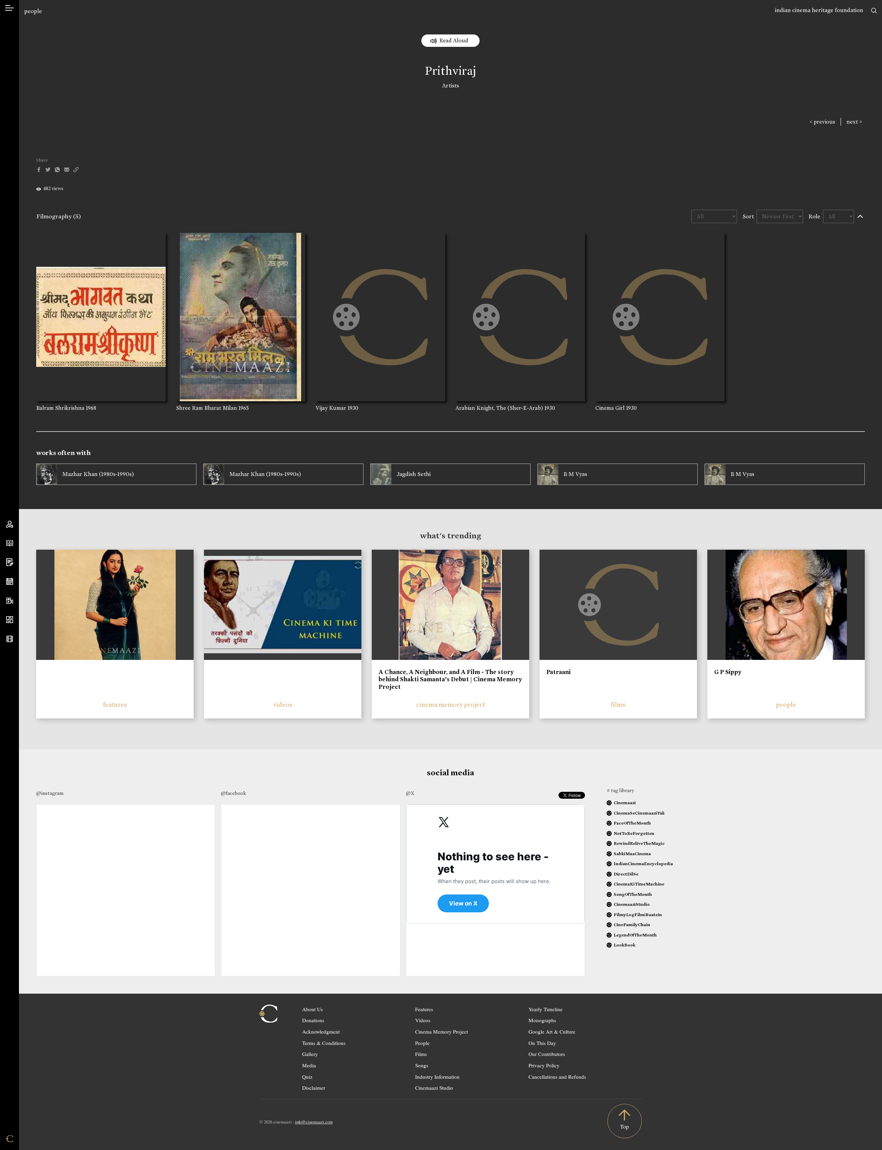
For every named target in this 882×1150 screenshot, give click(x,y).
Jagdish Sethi (414, 474)
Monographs (542, 1020)
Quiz (307, 1076)
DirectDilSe (626, 874)
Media (309, 1065)
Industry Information (437, 1076)
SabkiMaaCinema (632, 853)
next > (854, 121)
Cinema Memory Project (441, 1031)
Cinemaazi (625, 802)
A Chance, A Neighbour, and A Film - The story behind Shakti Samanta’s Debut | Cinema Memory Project (450, 679)
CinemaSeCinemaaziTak (639, 813)
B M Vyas (575, 474)
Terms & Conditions (324, 1042)
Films (421, 1053)
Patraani (558, 672)
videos (283, 704)
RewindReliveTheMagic (639, 843)
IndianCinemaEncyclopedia (643, 863)
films (618, 704)
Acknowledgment (321, 1031)
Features (424, 1009)
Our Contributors (547, 1053)
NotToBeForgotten (634, 833)
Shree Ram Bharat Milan (206, 408)
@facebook (233, 793)
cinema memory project (450, 704)
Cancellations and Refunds (557, 1076)
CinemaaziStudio (632, 904)
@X (410, 793)
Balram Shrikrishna (60, 408)
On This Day (542, 1042)
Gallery (310, 1053)
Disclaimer (313, 1087)
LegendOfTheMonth (635, 934)
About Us (312, 1009)
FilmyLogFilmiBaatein (638, 914)
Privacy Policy (544, 1065)
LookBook (624, 944)
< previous (822, 121)
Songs (421, 1065)
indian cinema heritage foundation (819, 10)
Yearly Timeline (546, 1009)
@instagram (49, 793)
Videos (422, 1020)
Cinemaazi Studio (434, 1087)
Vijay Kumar (331, 408)
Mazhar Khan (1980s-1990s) (98, 474)
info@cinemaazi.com (314, 1122)
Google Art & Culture (552, 1031)
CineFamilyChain (632, 924)
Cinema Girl (610, 408)
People (422, 1042)
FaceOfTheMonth (632, 823)
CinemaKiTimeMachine (639, 884)
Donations (313, 1020)
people (33, 11)
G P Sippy (727, 672)
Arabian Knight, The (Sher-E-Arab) (499, 408)
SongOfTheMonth (633, 894)
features (115, 704)
